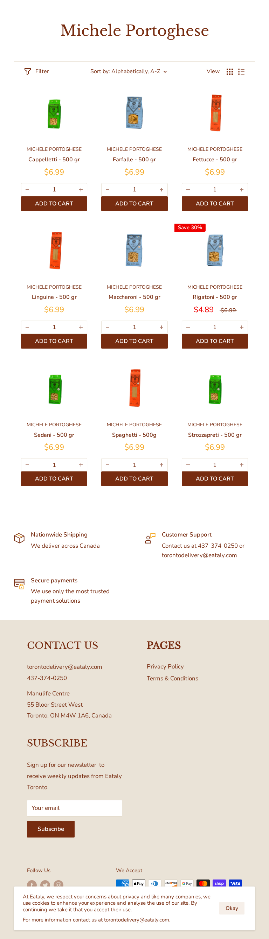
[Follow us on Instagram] (58, 885)
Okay (232, 908)
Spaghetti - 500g (134, 435)
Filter (42, 71)
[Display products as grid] (230, 72)
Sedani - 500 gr (54, 435)
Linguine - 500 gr (54, 297)
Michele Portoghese (54, 149)
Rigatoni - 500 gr (215, 297)
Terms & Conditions (172, 678)
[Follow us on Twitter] (45, 885)
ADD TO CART (54, 204)
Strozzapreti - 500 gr (215, 435)
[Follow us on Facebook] (32, 885)
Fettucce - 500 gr (215, 159)
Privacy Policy (165, 667)
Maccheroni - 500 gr (134, 297)
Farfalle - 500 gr (134, 159)
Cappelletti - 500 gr (54, 159)
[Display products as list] (241, 72)
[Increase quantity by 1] (81, 189)
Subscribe (50, 829)
